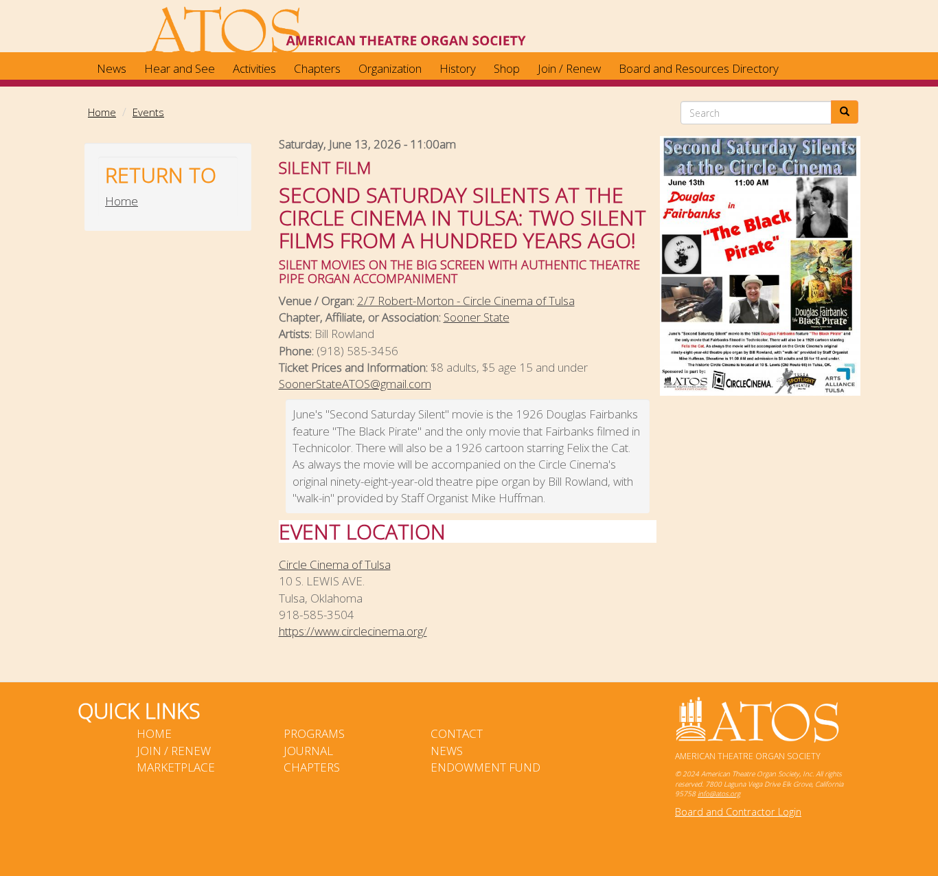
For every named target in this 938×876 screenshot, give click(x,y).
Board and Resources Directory (699, 68)
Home (102, 112)
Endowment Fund (485, 767)
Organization (390, 68)
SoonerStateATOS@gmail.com (355, 384)
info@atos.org (719, 793)
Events (148, 112)
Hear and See (179, 68)
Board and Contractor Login (738, 811)
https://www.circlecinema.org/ (353, 631)
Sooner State (477, 317)
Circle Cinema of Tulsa (335, 564)
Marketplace (176, 767)
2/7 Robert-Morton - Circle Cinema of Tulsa (466, 300)
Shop (507, 68)
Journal (308, 751)
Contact (457, 733)
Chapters (317, 68)
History (457, 68)
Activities (254, 68)
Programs (314, 733)
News (111, 68)
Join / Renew (569, 68)
